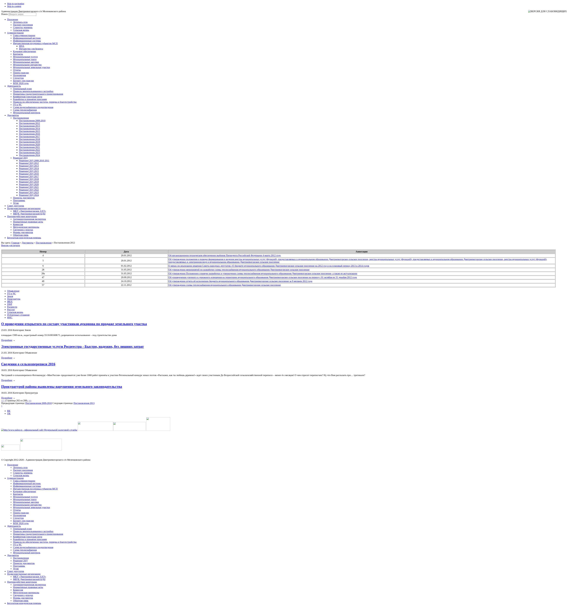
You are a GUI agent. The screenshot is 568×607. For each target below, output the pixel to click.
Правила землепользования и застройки (33, 91)
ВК (8, 411)
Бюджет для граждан (23, 80)
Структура (18, 78)
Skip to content (14, 6)
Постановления (21, 118)
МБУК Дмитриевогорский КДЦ (29, 213)
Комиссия (18, 224)
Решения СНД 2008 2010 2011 (34, 160)
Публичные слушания (18, 315)
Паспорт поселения (23, 25)
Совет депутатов (15, 206)
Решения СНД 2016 (29, 174)
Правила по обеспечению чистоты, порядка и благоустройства (44, 102)
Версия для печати (10, 245)
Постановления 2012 (29, 123)
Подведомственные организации (24, 208)
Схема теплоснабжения (25, 110)
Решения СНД (20, 158)
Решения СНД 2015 (29, 171)
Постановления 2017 (29, 136)
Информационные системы (27, 40)
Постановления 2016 (29, 134)
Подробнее (6, 340)
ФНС (9, 317)
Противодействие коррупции (22, 216)
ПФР (9, 304)
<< (2, 400)
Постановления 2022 (29, 150)
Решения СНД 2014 (29, 168)
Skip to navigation (15, 3)
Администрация (15, 32)
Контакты (18, 54)
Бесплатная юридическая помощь (24, 237)
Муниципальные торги (25, 59)
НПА (21, 46)
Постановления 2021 (29, 147)
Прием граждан (21, 72)
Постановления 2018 (29, 139)
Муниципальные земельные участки (31, 67)
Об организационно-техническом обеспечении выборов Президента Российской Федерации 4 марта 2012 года (224, 255)
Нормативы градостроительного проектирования (38, 94)
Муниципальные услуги (25, 56)
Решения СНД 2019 (29, 182)
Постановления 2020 (29, 144)
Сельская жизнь (21, 30)
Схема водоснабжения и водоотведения (33, 107)
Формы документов (23, 232)
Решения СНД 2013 (29, 166)
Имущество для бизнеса (31, 48)
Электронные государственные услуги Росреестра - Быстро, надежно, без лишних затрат (72, 346)
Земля (10, 296)
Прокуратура (13, 299)
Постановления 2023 (29, 152)
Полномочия (19, 75)
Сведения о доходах (23, 229)
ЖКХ (10, 301)
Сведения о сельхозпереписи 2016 (28, 364)
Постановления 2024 (29, 155)
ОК (9, 413)
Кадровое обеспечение (24, 51)
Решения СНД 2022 (29, 190)
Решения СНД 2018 (29, 179)
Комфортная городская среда (27, 96)
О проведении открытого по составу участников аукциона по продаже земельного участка (74, 324)
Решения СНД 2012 (29, 163)
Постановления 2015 (29, 131)
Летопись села (20, 22)
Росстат (11, 309)
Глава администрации (24, 35)
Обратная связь (20, 235)
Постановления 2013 (29, 126)
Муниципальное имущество (27, 64)
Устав (16, 203)
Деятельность (14, 86)
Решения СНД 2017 (29, 176)
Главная (15, 242)
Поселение (12, 19)
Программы (19, 200)
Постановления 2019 (29, 142)
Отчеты (17, 70)
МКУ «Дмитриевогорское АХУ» (29, 211)
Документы (13, 115)
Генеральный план (22, 88)
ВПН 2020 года (21, 83)
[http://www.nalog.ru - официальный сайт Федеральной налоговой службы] (39, 430)
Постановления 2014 (29, 128)
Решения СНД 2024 (29, 195)
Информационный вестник (27, 38)
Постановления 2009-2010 (32, 120)
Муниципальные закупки (26, 62)
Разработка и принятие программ (30, 99)
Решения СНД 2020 (29, 184)
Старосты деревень (22, 27)
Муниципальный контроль (26, 112)
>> (30, 400)
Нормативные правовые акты (28, 221)
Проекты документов (24, 198)
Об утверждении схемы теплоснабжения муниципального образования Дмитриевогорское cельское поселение (224, 285)
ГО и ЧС (17, 104)
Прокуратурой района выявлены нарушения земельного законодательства (61, 386)
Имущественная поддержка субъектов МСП (35, 43)
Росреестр (12, 307)
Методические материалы (26, 227)
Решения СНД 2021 (29, 187)
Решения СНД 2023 (29, 192)
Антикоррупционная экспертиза (29, 219)
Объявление (13, 291)
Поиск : (5, 14)
